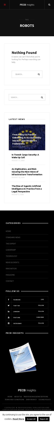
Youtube (28, 317)
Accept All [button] (31, 419)
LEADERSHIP (11, 250)
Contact (10, 281)
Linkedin (28, 311)
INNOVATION (11, 269)
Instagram (28, 323)
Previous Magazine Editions (36, 396)
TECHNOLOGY (11, 256)
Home (8, 231)
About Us (18, 396)
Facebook (28, 299)
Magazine (10, 275)
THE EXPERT (11, 244)
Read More (18, 419)
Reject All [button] (44, 419)
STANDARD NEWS (13, 237)
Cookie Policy (45, 399)
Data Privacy (31, 399)
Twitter (28, 305)
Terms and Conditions (14, 399)
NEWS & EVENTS (12, 262)
